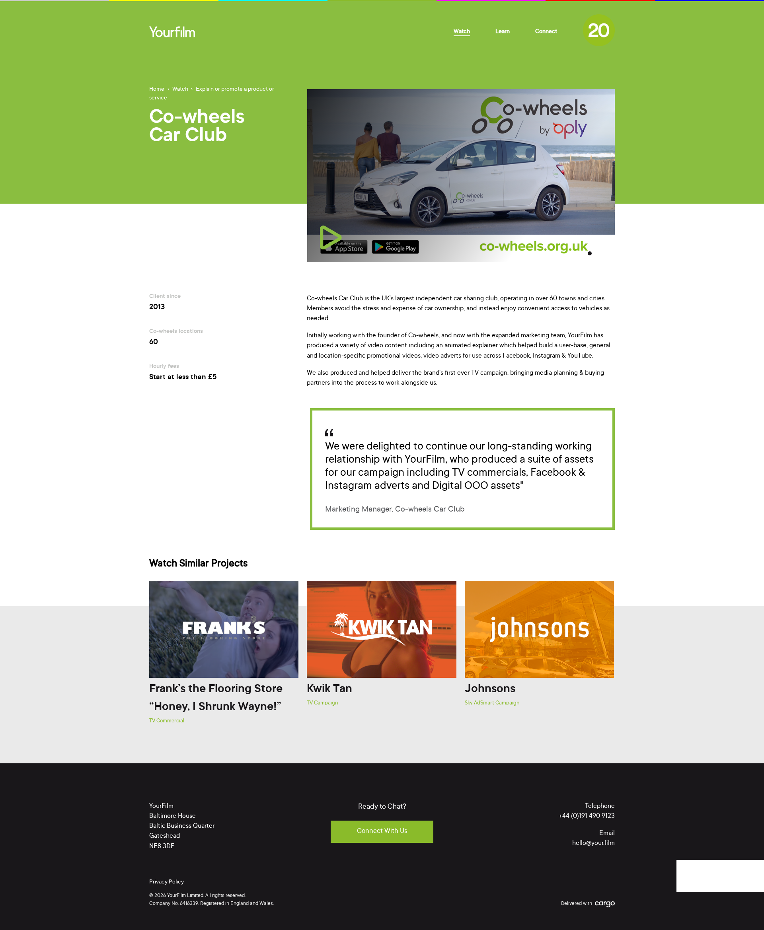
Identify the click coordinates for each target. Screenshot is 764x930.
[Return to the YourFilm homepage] (172, 31)
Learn (502, 32)
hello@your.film (593, 843)
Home (156, 89)
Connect (546, 32)
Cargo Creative (605, 904)
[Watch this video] (331, 237)
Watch (462, 32)
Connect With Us (382, 831)
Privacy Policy (166, 882)
